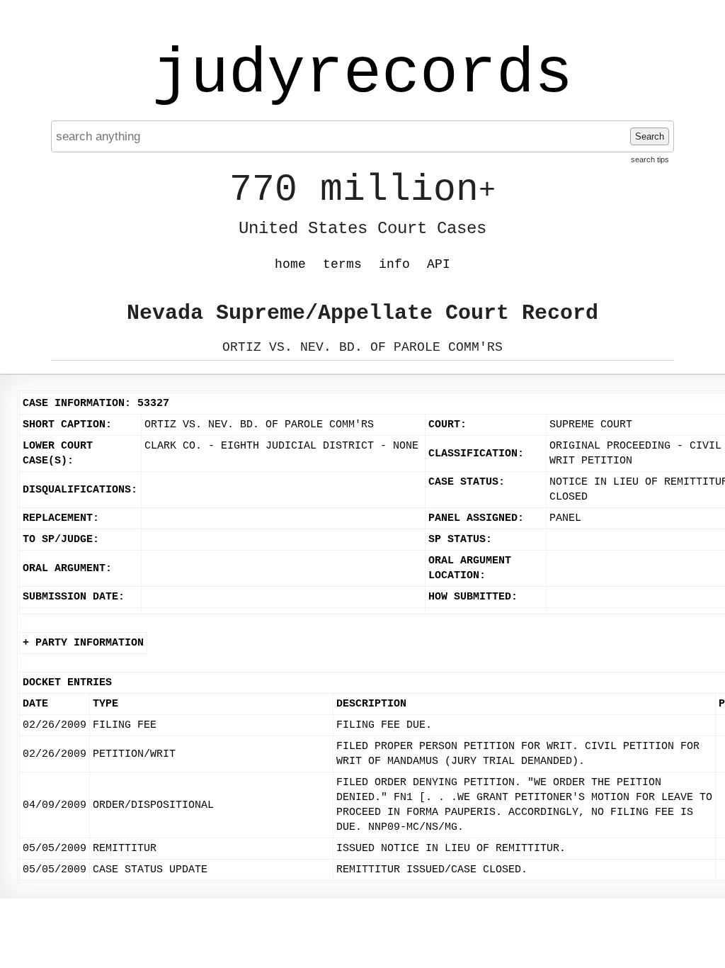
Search (649, 136)
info (394, 264)
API (438, 264)
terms (342, 264)
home (290, 264)
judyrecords (362, 74)
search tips (650, 159)
